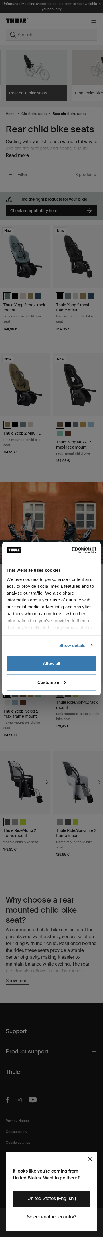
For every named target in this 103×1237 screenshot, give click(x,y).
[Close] (90, 1159)
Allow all (51, 663)
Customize (48, 682)
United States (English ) (51, 1198)
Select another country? (51, 1217)
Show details (72, 645)
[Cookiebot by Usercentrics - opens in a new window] (72, 550)
